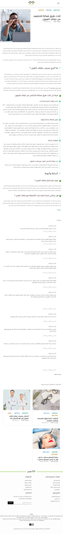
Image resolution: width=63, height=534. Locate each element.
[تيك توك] (30, 525)
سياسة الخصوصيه (55, 501)
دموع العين (57, 489)
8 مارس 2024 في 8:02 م (49, 348)
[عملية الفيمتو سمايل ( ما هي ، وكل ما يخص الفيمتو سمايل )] (46, 448)
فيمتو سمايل (54, 454)
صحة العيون (41, 10)
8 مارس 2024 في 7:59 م (49, 231)
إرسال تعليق (57, 374)
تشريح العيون (28, 485)
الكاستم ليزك (57, 480)
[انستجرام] (33, 525)
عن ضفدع (57, 499)
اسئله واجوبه (25, 413)
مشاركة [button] (59, 210)
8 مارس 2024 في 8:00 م (49, 273)
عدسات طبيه (46, 413)
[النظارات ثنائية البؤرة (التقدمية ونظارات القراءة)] (46, 409)
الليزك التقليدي (56, 485)
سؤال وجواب (49, 10)
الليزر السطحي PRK (55, 487)
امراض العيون (56, 10)
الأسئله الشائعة (28, 489)
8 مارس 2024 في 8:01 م (49, 321)
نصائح (9, 413)
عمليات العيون (46, 452)
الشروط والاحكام (56, 496)
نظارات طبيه (55, 415)
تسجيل (10, 502)
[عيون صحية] (31, 4)
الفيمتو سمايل (56, 482)
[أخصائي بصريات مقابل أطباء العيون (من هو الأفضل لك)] (16, 409)
